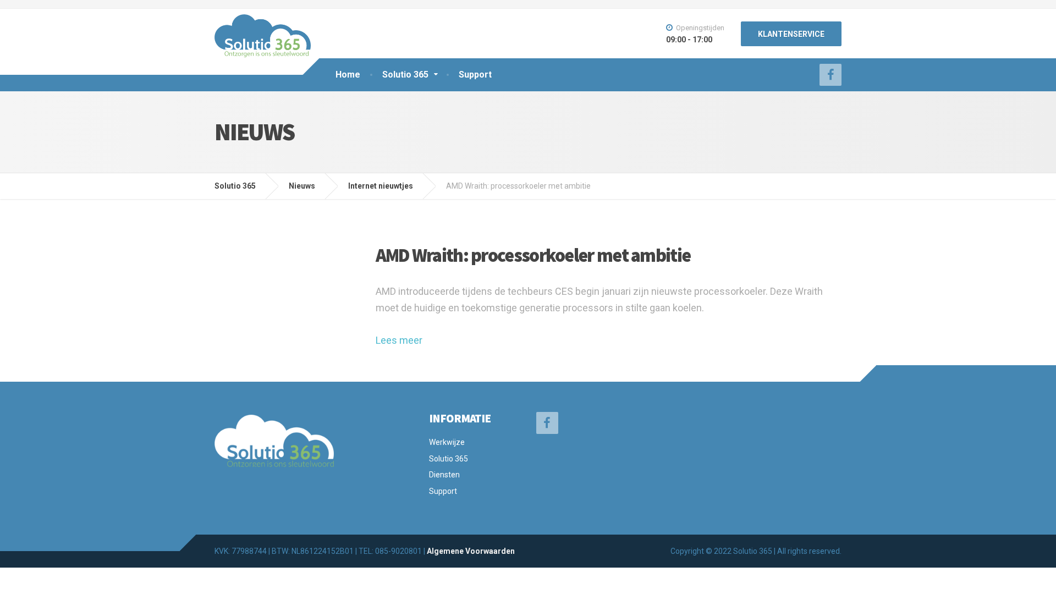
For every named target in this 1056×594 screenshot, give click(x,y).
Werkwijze (447, 442)
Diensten (444, 474)
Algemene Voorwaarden (471, 551)
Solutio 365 (405, 74)
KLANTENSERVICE (791, 34)
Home (348, 74)
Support (475, 74)
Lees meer (399, 340)
